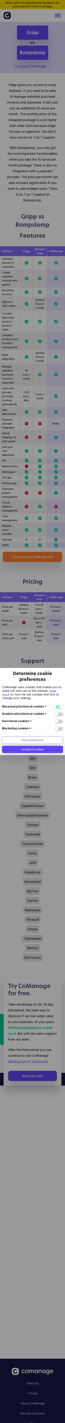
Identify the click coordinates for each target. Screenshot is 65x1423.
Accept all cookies (32, 749)
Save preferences (33, 740)
